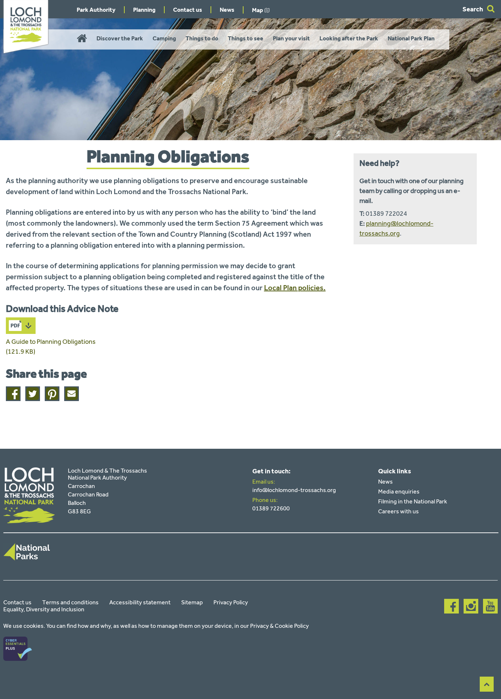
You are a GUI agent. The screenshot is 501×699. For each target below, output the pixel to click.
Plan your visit (291, 38)
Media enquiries (399, 491)
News (227, 9)
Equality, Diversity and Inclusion (43, 609)
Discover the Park (119, 38)
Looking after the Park (348, 38)
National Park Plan (411, 38)
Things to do (202, 38)
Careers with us (398, 511)
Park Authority (96, 9)
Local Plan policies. (295, 287)
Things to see (245, 38)
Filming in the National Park (412, 501)
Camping (164, 38)
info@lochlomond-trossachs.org (294, 490)
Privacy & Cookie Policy (279, 625)
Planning (144, 9)
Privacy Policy (230, 602)
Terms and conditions (70, 602)
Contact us (187, 9)
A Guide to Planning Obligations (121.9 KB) (51, 347)
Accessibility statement (140, 602)
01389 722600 (271, 508)
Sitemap (192, 602)
